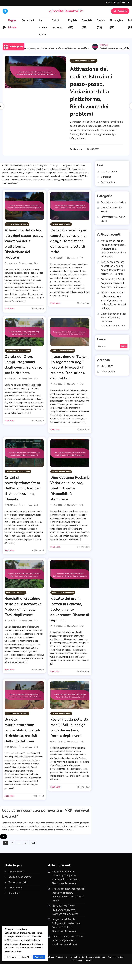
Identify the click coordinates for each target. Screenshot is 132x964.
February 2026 (108, 371)
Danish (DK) (101, 24)
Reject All (25, 957)
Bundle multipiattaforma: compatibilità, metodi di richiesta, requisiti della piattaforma (22, 730)
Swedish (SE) (87, 24)
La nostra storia (43, 27)
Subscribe (122, 11)
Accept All (39, 957)
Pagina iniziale (12, 24)
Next (33, 843)
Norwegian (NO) (116, 24)
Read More (10, 308)
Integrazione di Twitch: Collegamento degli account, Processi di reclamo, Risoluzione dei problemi (69, 367)
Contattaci (28, 20)
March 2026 (107, 366)
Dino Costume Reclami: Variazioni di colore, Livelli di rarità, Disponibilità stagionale (69, 488)
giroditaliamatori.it (66, 11)
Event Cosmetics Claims (61, 224)
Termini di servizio (17, 882)
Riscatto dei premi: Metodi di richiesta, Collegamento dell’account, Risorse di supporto (69, 609)
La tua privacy (15, 887)
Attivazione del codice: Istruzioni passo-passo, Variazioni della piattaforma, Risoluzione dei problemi (91, 91)
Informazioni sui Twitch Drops (18, 351)
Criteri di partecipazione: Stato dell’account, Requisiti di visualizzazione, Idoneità (23, 488)
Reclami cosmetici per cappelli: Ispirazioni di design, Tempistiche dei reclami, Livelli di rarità (68, 241)
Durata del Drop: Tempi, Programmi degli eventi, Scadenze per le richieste (114, 283)
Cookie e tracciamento (19, 877)
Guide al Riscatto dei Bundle (83, 61)
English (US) (72, 24)
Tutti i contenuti (57, 24)
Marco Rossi (78, 149)
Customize (11, 957)
